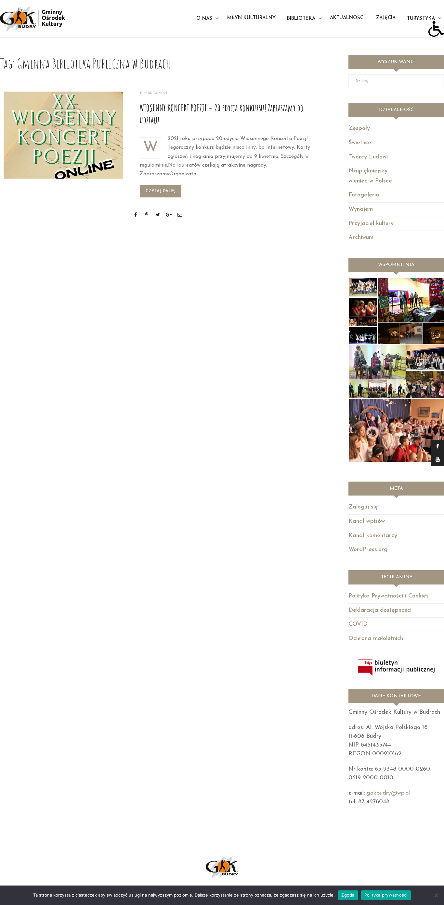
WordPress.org (367, 550)
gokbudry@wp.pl (388, 793)
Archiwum (360, 238)
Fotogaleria (363, 195)
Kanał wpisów (366, 521)
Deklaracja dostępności (379, 610)
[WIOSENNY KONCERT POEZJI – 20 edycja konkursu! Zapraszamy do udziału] (63, 135)
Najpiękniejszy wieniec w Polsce (370, 176)
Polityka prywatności (386, 895)
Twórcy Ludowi (368, 157)
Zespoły (359, 129)
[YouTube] (437, 459)
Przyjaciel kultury (371, 224)
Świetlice (359, 143)
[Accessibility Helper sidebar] (436, 29)
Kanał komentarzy (372, 536)
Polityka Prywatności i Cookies (388, 596)
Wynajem (360, 209)
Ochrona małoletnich (375, 639)
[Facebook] (437, 446)
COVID (358, 624)
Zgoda (347, 895)
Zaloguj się (363, 507)
